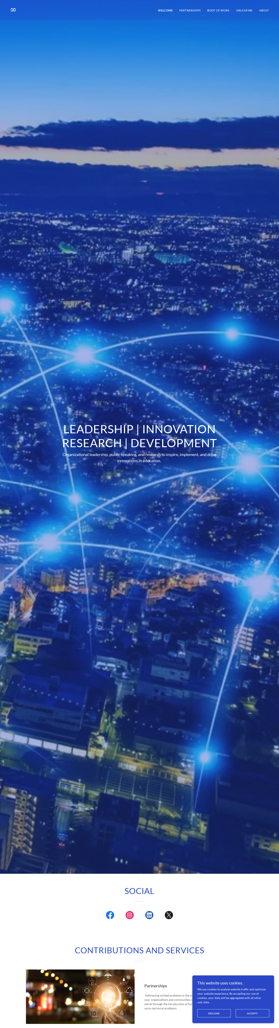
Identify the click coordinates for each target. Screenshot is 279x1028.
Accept (252, 1013)
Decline (214, 1013)
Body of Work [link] (218, 10)
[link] (73, 11)
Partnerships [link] (190, 10)
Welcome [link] (165, 10)
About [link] (264, 10)
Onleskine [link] (244, 10)
